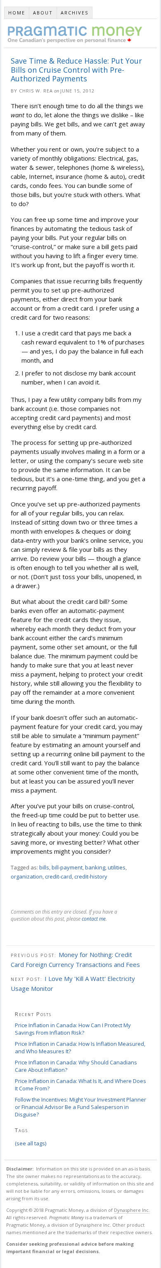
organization (27, 876)
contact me (94, 918)
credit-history (90, 876)
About (43, 12)
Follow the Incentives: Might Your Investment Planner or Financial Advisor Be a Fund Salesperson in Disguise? (80, 1107)
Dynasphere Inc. (132, 1210)
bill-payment (67, 867)
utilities (116, 867)
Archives (74, 12)
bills (44, 867)
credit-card (58, 876)
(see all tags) (30, 1143)
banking (95, 867)
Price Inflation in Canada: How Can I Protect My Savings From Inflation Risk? (73, 1028)
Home (16, 12)
